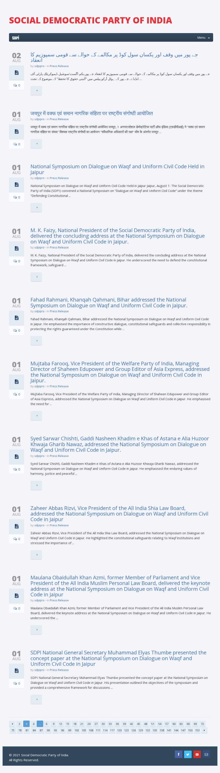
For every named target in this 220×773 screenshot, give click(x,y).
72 (202, 724)
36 (117, 724)
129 (140, 730)
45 (138, 724)
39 (124, 724)
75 (12, 730)
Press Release (59, 66)
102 (77, 730)
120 (119, 730)
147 (183, 730)
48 (145, 724)
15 (67, 724)
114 (105, 730)
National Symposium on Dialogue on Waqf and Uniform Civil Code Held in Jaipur (118, 169)
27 (96, 724)
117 (112, 730)
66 (188, 724)
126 (133, 730)
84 (34, 730)
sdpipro (39, 66)
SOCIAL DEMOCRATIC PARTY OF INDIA (90, 20)
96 (62, 730)
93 (55, 730)
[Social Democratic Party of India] (15, 37)
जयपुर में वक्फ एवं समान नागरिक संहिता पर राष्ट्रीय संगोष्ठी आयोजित (92, 113)
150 (190, 730)
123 (126, 730)
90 (48, 730)
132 (147, 730)
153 (197, 730)
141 (169, 730)
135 (155, 730)
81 (27, 730)
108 (91, 730)
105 (84, 730)
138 (162, 730)
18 (74, 724)
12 (60, 724)
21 (81, 724)
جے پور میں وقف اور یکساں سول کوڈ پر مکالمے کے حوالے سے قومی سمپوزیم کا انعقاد (114, 57)
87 (41, 730)
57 (166, 724)
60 (174, 724)
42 (131, 724)
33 (110, 724)
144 (176, 730)
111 (98, 730)
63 (181, 724)
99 (69, 730)
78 (19, 730)
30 (103, 724)
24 (88, 724)
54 (159, 724)
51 (152, 724)
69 (195, 724)
